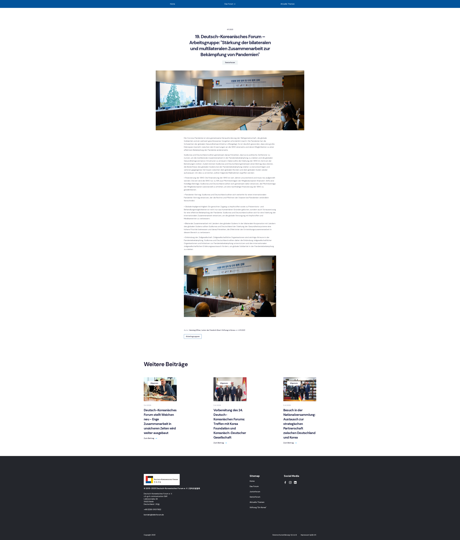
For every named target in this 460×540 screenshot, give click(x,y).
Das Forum (254, 486)
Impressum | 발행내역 (308, 535)
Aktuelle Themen (288, 4)
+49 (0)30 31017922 (152, 509)
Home (172, 4)
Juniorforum (255, 491)
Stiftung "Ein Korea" (258, 507)
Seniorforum (255, 497)
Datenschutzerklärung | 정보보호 (285, 535)
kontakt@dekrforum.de (154, 515)
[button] (230, 4)
